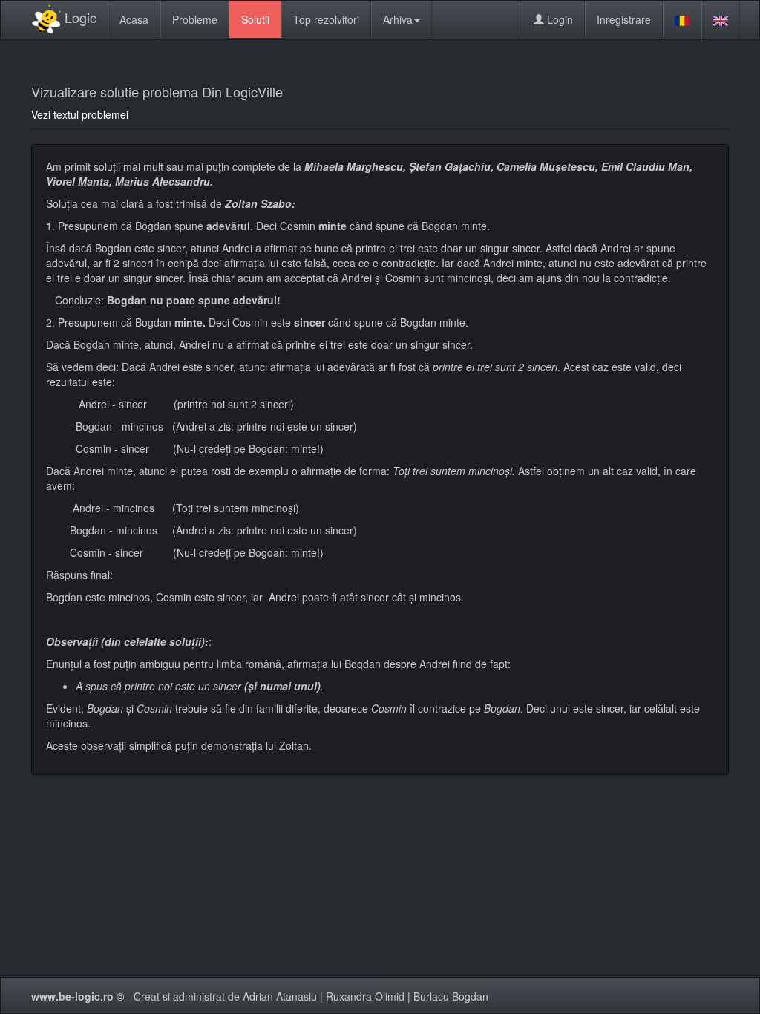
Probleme (194, 19)
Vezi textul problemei (79, 114)
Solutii (255, 19)
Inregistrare (624, 19)
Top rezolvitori (326, 19)
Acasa (133, 19)
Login (558, 19)
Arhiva (398, 19)
